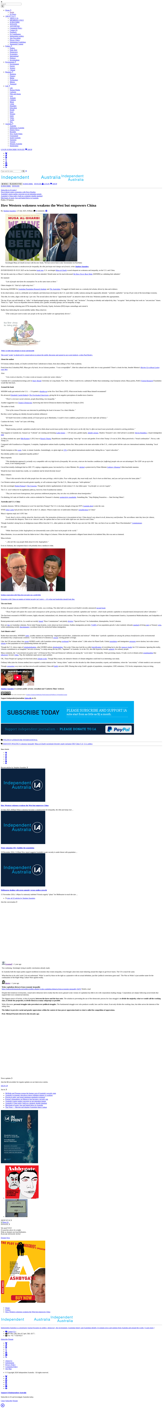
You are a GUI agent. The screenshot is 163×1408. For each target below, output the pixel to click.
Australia (8, 124)
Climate (12, 70)
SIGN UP (4, 1086)
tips (8, 625)
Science (12, 68)
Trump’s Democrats (25, 403)
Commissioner (137, 523)
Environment (10, 62)
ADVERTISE (15, 26)
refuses (3, 643)
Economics (14, 54)
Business (8, 72)
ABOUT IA (9, 16)
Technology (14, 80)
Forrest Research (147, 381)
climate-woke (42, 659)
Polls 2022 (13, 50)
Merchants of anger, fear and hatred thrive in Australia (19, 198)
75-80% (94, 625)
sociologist (50, 744)
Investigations (14, 60)
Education (13, 108)
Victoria (12, 142)
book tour (40, 270)
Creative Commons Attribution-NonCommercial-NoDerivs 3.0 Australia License (46, 694)
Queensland (14, 136)
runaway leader (126, 647)
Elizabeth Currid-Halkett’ (19, 395)
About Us (8, 1361)
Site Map (8, 1369)
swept (27, 641)
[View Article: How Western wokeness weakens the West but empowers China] (23, 801)
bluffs (56, 666)
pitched (81, 467)
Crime (12, 104)
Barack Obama (45, 439)
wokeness (23, 744)
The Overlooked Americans (39, 395)
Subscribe (28, 698)
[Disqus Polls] (81, 930)
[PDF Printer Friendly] (46, 211)
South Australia (15, 138)
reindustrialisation (30, 647)
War (11, 122)
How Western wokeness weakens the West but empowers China (27, 1312)
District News (14, 130)
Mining (12, 82)
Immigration (14, 146)
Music (12, 102)
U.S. (81, 744)
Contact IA (14, 30)
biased (41, 621)
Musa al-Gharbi (61, 270)
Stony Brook (36, 381)
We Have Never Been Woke (82, 274)
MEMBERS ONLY (17, 20)
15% (65, 450)
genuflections (83, 510)
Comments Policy (16, 28)
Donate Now (5, 1238)
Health (12, 110)
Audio (12, 120)
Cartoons (13, 92)
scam (19, 450)
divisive (70, 621)
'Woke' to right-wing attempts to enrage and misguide (17, 351)
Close (3, 1401)
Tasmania (13, 140)
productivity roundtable (68, 497)
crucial (55, 638)
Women (12, 114)
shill (2, 435)
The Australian (55, 289)
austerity (112, 649)
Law (11, 96)
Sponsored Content (16, 44)
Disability (13, 106)
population (113, 641)
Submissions (9, 1363)
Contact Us (11, 1331)
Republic (13, 132)
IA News (13, 14)
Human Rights (15, 90)
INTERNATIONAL (30, 740)
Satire (12, 116)
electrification (96, 647)
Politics (8, 46)
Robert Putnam (20, 486)
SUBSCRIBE (15, 22)
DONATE (13, 24)
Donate (10, 1339)
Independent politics (17, 36)
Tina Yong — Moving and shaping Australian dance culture (26, 1107)
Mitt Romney (25, 439)
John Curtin (10, 510)
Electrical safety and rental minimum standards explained (25, 1097)
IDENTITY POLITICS (11, 744)
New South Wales (16, 134)
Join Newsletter (15, 38)
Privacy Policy (15, 40)
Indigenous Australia (17, 128)
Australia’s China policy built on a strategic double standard (21, 196)
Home (7, 10)
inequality (30, 744)
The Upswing (32, 486)
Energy (12, 66)
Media (12, 78)
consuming (11, 666)
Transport (13, 84)
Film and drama (15, 94)
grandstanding (148, 653)
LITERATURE (17, 740)
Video (12, 118)
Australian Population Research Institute (32, 289)
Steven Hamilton (141, 433)
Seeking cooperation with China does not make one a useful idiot (21, 595)
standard (136, 625)
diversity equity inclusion (63, 744)
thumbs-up (43, 391)
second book (100, 608)
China (16, 655)
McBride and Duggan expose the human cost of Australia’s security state (30, 1093)
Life (7, 86)
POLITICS (7, 740)
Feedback (13, 32)
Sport (12, 112)
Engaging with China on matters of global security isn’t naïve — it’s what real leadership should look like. (38, 599)
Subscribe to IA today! (9, 190)
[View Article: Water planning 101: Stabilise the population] (23, 843)
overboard (65, 641)
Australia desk (88, 506)
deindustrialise (58, 647)
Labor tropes (60, 433)
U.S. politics (88, 744)
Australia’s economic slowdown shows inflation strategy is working (29, 1095)
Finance (12, 76)
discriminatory (25, 627)
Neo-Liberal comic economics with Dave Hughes (18, 192)
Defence (13, 58)
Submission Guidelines (18, 42)
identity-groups (93, 433)
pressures (132, 641)
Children (13, 100)
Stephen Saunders (9, 211)
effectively (4, 655)
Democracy (14, 52)
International (14, 56)
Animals (13, 98)
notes (27, 636)
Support (13, 1393)
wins (159, 625)
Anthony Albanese (113, 467)
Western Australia (16, 144)
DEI (73, 744)
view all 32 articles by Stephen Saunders (21, 898)
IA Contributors (15, 34)
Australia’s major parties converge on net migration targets (21, 194)
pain (147, 625)
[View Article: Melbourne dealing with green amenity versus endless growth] (23, 886)
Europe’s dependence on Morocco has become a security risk (26, 1099)
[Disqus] (81, 988)
